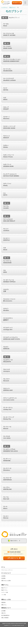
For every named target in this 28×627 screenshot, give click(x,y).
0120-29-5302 (15, 552)
